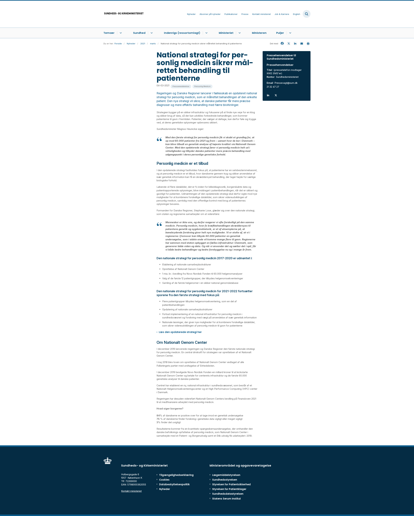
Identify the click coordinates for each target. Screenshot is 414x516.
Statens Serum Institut (226, 498)
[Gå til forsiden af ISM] (124, 14)
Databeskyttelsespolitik (173, 484)
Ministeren (259, 33)
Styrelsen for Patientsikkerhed (231, 484)
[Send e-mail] (301, 43)
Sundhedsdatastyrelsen (227, 493)
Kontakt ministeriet (131, 491)
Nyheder (164, 489)
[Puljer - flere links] (290, 33)
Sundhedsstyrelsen (224, 479)
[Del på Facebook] (282, 43)
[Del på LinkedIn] (295, 43)
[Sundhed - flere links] (151, 33)
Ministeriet (226, 33)
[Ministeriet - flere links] (239, 33)
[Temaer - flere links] (120, 33)
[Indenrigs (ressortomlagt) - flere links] (206, 33)
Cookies (164, 479)
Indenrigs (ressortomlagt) (182, 33)
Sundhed (139, 33)
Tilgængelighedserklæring (173, 475)
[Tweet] (288, 43)
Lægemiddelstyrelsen (226, 475)
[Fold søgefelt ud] (306, 14)
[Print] (308, 43)
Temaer (109, 33)
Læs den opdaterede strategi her (180, 332)
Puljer (280, 33)
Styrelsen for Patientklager (229, 489)
